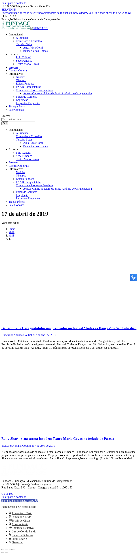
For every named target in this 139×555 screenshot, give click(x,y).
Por (21, 334)
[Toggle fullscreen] (10, 549)
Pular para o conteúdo (13, 3)
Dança (5, 334)
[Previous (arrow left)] (2, 552)
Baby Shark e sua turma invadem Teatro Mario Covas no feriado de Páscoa (57, 438)
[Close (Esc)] (2, 549)
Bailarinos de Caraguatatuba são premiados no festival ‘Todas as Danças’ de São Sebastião (68, 328)
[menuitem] (16, 34)
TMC (4, 445)
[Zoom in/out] (13, 549)
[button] (19, 500)
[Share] (6, 549)
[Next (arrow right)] (6, 552)
